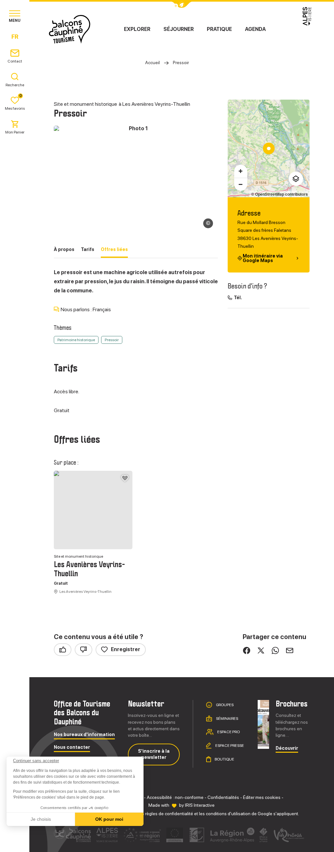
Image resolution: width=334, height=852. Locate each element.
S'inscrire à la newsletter (154, 754)
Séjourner (178, 29)
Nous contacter (72, 747)
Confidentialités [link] (223, 797)
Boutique (224, 759)
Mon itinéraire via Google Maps (263, 258)
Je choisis (41, 819)
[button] (14, 841)
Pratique (219, 29)
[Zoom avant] (240, 171)
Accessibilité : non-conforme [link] (175, 797)
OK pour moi (109, 819)
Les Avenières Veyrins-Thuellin (89, 569)
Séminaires (226, 718)
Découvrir (287, 748)
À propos (64, 249)
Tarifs (87, 249)
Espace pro (228, 732)
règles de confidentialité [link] (169, 813)
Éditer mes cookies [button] (262, 797)
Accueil (152, 62)
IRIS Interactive (200, 805)
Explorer (137, 29)
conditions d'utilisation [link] (228, 813)
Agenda (255, 29)
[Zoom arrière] (240, 184)
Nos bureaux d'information (84, 734)
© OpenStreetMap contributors (279, 194)
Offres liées (114, 249)
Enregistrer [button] (125, 649)
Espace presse (229, 745)
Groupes (224, 705)
